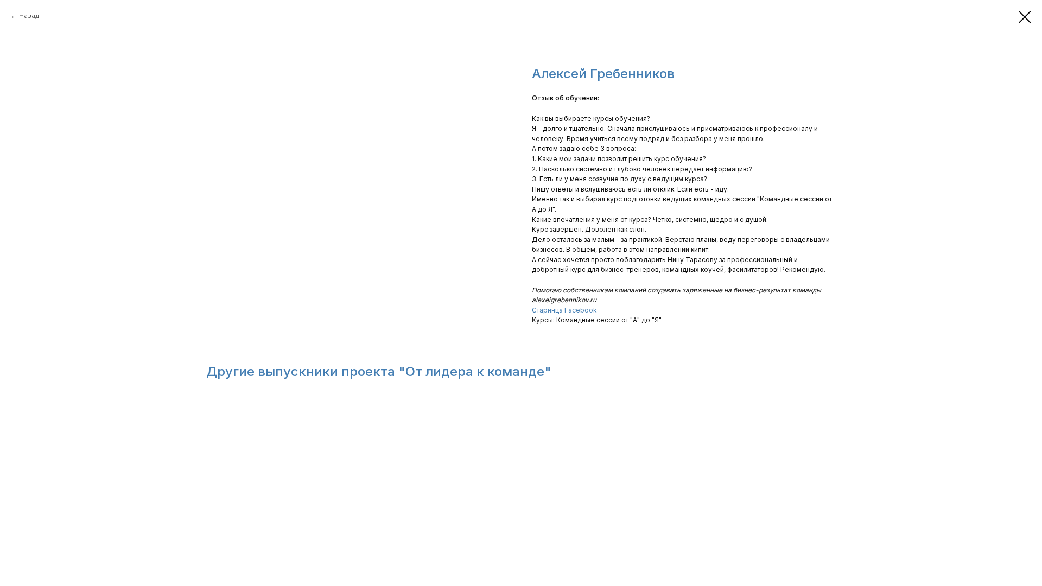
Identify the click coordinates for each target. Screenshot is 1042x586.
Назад (29, 15)
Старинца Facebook (564, 310)
